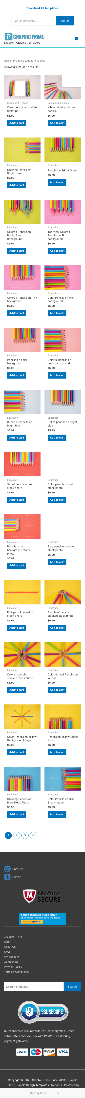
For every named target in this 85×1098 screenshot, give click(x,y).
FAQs (7, 951)
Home (7, 60)
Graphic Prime (13, 936)
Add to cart (16, 122)
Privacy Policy (13, 966)
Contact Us (11, 961)
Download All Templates (42, 8)
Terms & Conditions (16, 971)
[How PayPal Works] (42, 918)
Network (56, 1085)
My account (11, 956)
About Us (10, 946)
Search (65, 20)
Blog (6, 941)
